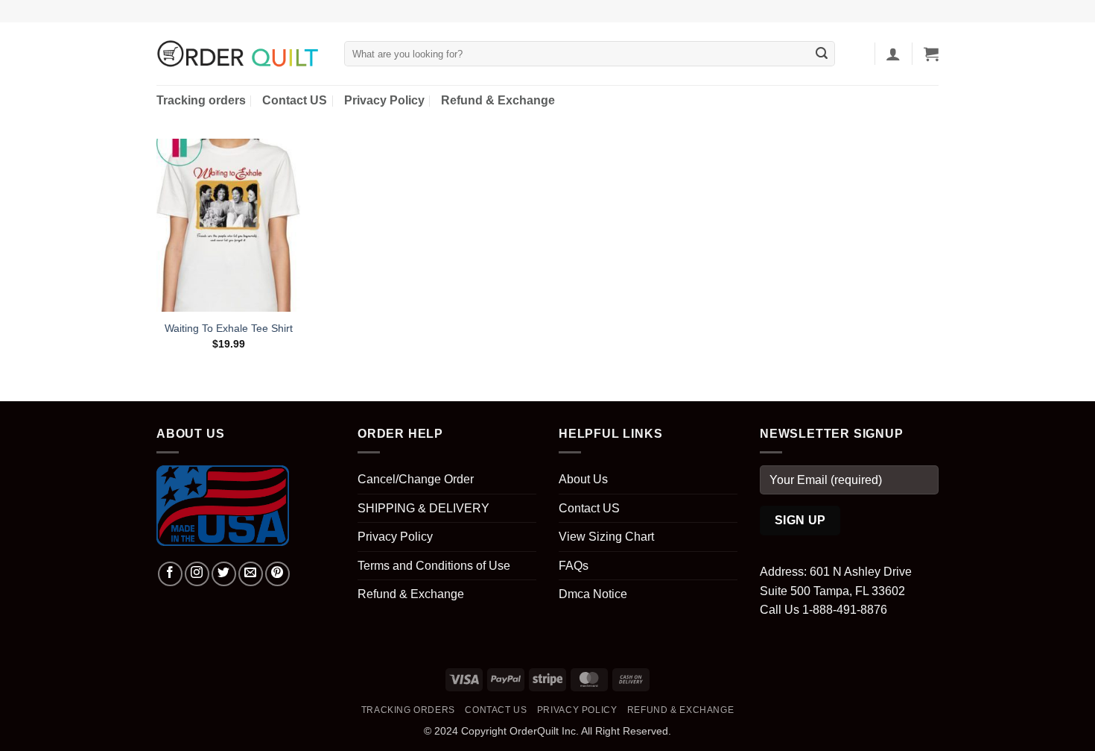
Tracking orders (201, 100)
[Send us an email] (250, 574)
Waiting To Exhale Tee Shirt (229, 328)
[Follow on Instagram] (197, 574)
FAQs (573, 565)
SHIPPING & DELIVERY (423, 508)
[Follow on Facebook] (170, 574)
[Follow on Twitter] (224, 574)
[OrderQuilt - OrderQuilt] (239, 53)
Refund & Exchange (498, 100)
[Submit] (821, 53)
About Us (583, 479)
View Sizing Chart (606, 536)
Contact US (294, 100)
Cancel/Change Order (416, 479)
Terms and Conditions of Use (434, 565)
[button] (893, 53)
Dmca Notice (593, 594)
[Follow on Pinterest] (277, 574)
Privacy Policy (384, 100)
